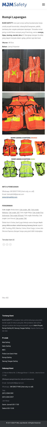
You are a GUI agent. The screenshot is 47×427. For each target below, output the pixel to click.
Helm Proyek (38, 325)
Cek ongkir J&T (14, 213)
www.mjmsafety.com (9, 197)
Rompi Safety (7, 357)
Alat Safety (6, 342)
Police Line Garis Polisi (9, 354)
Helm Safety (6, 346)
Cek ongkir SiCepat (17, 216)
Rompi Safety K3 (8, 328)
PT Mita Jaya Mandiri (21, 423)
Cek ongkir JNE (25, 210)
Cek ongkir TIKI (21, 218)
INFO (3, 350)
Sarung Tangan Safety (22, 328)
